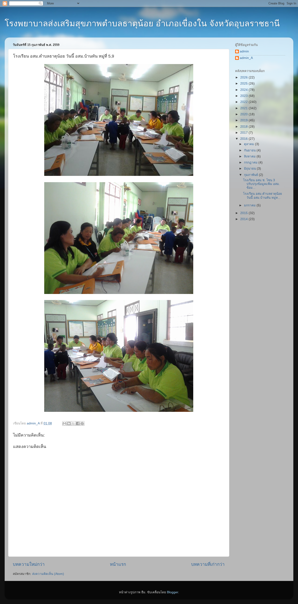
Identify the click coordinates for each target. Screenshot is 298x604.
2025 (244, 83)
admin (244, 51)
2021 (244, 108)
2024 (244, 90)
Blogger (172, 592)
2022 (244, 102)
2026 (244, 77)
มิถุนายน (250, 168)
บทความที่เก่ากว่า (208, 564)
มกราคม (250, 205)
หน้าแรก (118, 564)
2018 (244, 126)
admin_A (246, 58)
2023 (244, 96)
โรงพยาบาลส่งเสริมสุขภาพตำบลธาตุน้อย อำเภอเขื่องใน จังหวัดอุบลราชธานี (142, 23)
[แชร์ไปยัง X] (73, 423)
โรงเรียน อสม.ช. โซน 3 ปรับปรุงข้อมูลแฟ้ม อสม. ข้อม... (261, 183)
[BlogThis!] (69, 423)
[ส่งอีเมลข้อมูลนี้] (64, 423)
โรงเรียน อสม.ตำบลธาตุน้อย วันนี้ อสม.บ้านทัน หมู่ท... (262, 195)
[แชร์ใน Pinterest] (82, 423)
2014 (244, 219)
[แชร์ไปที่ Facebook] (77, 423)
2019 (244, 120)
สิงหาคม (250, 156)
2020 (244, 114)
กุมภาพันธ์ (251, 175)
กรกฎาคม (251, 162)
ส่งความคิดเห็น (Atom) (48, 574)
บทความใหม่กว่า (29, 564)
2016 (244, 138)
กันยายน (250, 150)
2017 (244, 132)
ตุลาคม (249, 144)
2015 (244, 213)
